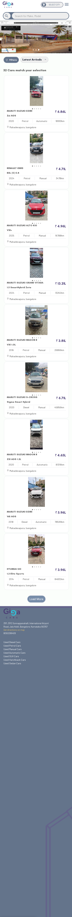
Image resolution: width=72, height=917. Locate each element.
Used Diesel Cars (12, 642)
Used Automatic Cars (14, 652)
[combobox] (40, 16)
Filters (13, 59)
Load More (36, 599)
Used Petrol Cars (12, 645)
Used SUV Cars (11, 656)
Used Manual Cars (13, 649)
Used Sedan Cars (12, 663)
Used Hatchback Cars (15, 659)
